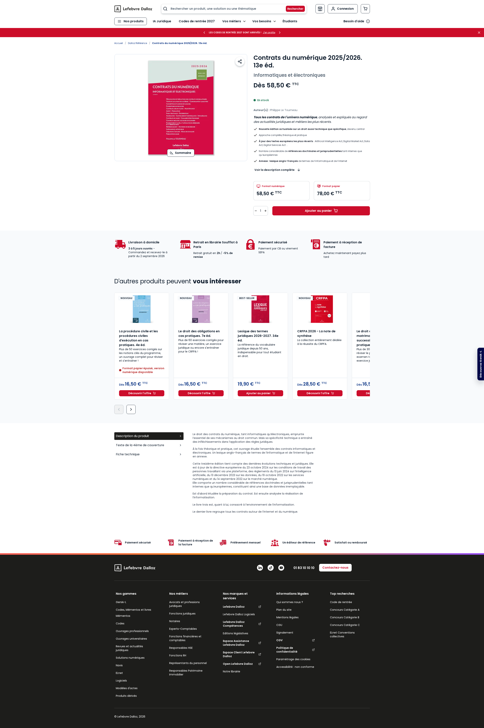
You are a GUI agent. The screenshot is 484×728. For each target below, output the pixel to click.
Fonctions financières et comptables (185, 638)
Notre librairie (231, 671)
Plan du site (284, 610)
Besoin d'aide (353, 21)
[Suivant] (131, 409)
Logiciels (121, 680)
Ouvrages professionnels (132, 631)
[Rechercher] (293, 9)
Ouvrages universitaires (131, 639)
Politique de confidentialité (286, 650)
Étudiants (290, 21)
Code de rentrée (341, 602)
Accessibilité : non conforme (295, 667)
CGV (279, 640)
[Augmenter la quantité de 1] (265, 210)
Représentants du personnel (188, 663)
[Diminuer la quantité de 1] (256, 210)
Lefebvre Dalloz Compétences (234, 624)
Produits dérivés (126, 696)
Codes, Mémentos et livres (133, 610)
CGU (279, 625)
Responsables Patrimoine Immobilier (186, 672)
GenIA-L (121, 602)
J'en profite (269, 32)
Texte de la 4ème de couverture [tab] (140, 445)
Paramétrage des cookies (293, 659)
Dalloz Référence (137, 43)
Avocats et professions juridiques (184, 604)
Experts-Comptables (183, 629)
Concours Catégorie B (344, 617)
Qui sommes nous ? (289, 602)
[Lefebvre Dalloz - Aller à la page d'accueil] (133, 9)
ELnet (119, 673)
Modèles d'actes (126, 688)
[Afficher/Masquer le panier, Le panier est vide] (365, 8)
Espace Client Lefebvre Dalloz (239, 654)
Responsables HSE (181, 648)
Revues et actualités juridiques (129, 648)
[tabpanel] (281, 473)
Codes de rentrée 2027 (197, 21)
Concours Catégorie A (344, 610)
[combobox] (233, 8)
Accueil (118, 43)
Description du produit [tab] (132, 436)
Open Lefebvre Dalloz (238, 664)
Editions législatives (235, 633)
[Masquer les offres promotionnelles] (480, 32)
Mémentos (123, 616)
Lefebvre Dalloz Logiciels (239, 614)
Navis (119, 665)
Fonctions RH (177, 655)
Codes (120, 623)
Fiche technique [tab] (128, 454)
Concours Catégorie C (345, 625)
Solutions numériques (130, 658)
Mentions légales (287, 617)
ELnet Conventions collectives (342, 634)
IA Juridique (162, 21)
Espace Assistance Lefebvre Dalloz (236, 643)
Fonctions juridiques (182, 613)
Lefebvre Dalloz (234, 607)
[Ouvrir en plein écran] (180, 107)
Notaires (174, 621)
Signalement (284, 633)
